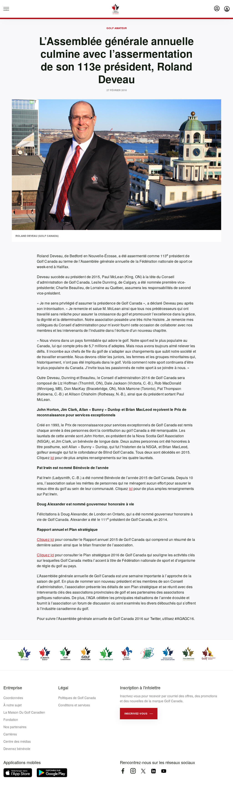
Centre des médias (17, 741)
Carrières (10, 734)
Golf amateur (116, 28)
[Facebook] (123, 771)
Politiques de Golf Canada (77, 697)
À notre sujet (12, 705)
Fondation (10, 719)
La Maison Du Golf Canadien (24, 712)
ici (52, 457)
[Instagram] (133, 771)
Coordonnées (13, 697)
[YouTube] (164, 771)
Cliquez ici (45, 539)
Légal (63, 687)
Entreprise (12, 687)
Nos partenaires (14, 727)
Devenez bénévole (16, 748)
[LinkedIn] (153, 771)
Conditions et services (74, 705)
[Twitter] (143, 771)
